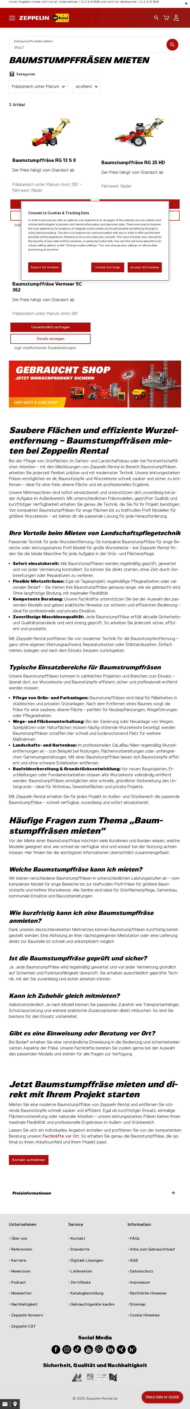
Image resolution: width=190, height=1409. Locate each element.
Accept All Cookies (144, 267)
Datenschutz (141, 1271)
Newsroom (20, 1271)
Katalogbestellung (87, 1293)
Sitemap (137, 1304)
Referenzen (21, 1249)
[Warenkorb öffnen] (166, 18)
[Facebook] (55, 1349)
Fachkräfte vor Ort (61, 1136)
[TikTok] (77, 1349)
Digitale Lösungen (87, 1260)
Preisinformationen (94, 1193)
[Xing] (121, 1349)
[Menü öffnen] (12, 17)
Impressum (140, 1282)
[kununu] (132, 1349)
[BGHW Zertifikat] (101, 1377)
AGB (134, 1260)
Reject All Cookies (45, 267)
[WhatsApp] (99, 1349)
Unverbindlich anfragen (50, 327)
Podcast (18, 1282)
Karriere (18, 1260)
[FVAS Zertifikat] (113, 1377)
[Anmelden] (176, 18)
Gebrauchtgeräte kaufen (93, 1304)
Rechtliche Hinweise (148, 1293)
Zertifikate (81, 1282)
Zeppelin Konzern (27, 1315)
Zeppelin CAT (23, 1326)
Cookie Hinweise (145, 1315)
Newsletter (21, 1293)
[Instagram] (66, 1349)
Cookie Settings (107, 267)
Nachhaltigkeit (24, 1304)
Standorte (80, 1249)
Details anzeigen (50, 339)
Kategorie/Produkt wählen (33, 41)
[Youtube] (88, 1349)
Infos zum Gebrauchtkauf (152, 1249)
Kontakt (78, 1238)
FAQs (135, 1238)
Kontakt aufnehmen (28, 1160)
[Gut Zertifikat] (77, 1377)
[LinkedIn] (110, 1349)
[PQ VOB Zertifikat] (90, 1377)
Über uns (19, 1238)
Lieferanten (81, 1271)
